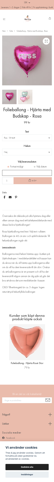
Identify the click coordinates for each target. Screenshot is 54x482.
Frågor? (6, 414)
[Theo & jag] (27, 18)
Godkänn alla (27, 467)
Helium (27, 146)
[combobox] (27, 137)
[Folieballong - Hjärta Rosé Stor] (27, 342)
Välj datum (41, 166)
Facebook (10, 437)
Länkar (5, 423)
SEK (26, 2)
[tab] (5, 207)
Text (27, 131)
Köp (34, 180)
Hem (4, 31)
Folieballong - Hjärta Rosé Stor (27, 363)
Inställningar (27, 474)
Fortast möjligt (16, 166)
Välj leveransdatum (27, 161)
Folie (11, 31)
